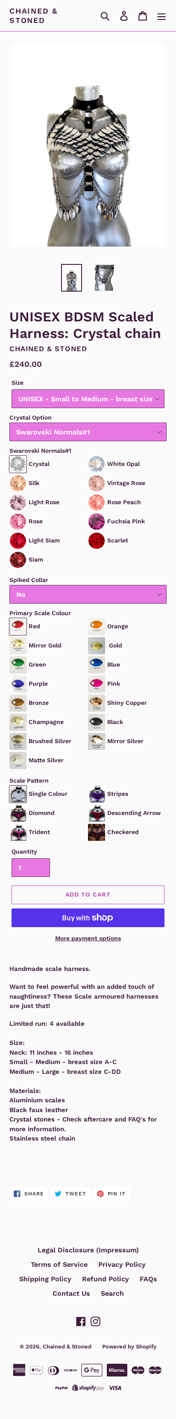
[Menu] (161, 15)
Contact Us (71, 1293)
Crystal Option (30, 417)
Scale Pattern (29, 780)
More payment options (88, 938)
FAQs (148, 1279)
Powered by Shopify (129, 1346)
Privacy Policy (122, 1264)
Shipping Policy (45, 1279)
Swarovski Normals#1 (40, 450)
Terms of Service (59, 1264)
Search (112, 1293)
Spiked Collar (28, 579)
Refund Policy (105, 1279)
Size (17, 382)
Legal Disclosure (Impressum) (88, 1250)
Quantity (24, 851)
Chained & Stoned (33, 15)
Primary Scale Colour (40, 613)
